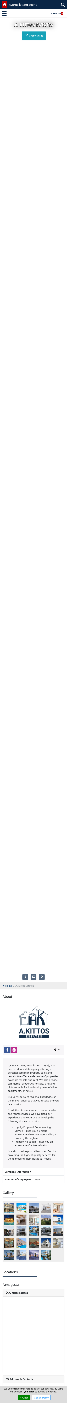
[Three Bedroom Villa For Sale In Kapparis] (9, 1243)
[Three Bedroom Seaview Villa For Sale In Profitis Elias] (58, 1220)
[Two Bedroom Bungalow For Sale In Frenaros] (34, 1255)
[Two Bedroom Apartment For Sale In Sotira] (46, 1255)
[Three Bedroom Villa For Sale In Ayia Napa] (21, 1231)
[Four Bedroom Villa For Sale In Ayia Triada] (9, 1208)
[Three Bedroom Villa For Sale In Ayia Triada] (34, 1231)
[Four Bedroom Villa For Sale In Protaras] (46, 1208)
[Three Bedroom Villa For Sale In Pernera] (21, 1243)
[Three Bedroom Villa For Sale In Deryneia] (46, 1231)
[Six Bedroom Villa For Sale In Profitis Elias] (21, 1220)
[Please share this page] (56, 1050)
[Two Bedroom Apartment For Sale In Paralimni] (9, 1255)
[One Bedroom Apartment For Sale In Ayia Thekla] (58, 1208)
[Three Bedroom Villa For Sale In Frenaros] (58, 1231)
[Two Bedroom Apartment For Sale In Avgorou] (46, 1243)
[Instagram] (14, 1050)
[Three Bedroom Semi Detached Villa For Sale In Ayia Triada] (9, 1231)
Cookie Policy (41, 1397)
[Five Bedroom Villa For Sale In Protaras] (21, 1208)
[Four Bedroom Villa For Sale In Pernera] (34, 1208)
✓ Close (24, 1397)
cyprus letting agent (23, 5)
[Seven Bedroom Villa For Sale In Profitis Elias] (9, 1220)
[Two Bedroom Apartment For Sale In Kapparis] (58, 1243)
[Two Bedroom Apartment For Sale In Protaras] (21, 1255)
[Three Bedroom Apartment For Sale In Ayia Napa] (34, 1220)
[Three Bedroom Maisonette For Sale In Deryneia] (46, 1220)
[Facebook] (7, 1050)
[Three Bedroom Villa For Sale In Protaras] (34, 1243)
